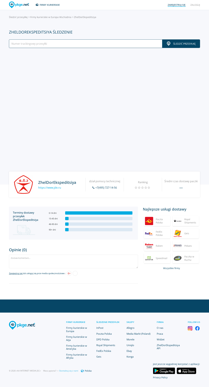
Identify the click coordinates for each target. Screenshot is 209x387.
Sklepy (130, 322)
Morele (130, 339)
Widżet (160, 339)
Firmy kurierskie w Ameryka (76, 347)
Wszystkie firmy (171, 268)
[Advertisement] (104, 79)
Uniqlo (130, 345)
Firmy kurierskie (50, 4)
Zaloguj (195, 4)
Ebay (129, 350)
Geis (98, 356)
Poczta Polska (104, 333)
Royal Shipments (105, 345)
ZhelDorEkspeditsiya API (168, 346)
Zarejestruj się (16, 273)
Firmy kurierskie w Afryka (76, 356)
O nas (160, 327)
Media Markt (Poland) (138, 333)
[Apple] (75, 273)
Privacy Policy (160, 377)
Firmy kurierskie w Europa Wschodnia (50, 17)
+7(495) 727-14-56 (106, 187)
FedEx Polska (103, 350)
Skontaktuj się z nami (68, 370)
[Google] (69, 273)
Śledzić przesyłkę (18, 17)
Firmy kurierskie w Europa (76, 329)
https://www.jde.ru (49, 187)
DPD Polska (102, 339)
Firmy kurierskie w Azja (76, 338)
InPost (99, 327)
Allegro (130, 327)
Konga (130, 356)
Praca (160, 333)
